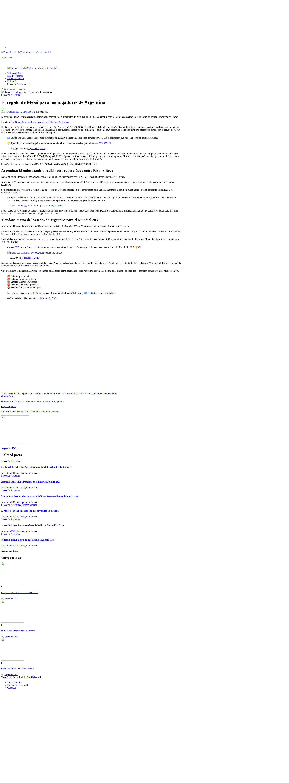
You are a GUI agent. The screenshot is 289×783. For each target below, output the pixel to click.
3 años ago (26, 111)
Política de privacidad (17, 685)
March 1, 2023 (38, 148)
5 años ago (22, 473)
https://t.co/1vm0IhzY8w (22, 252)
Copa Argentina (8, 406)
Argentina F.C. (13, 111)
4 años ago (22, 531)
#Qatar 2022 (81, 393)
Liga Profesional (15, 75)
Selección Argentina (16, 84)
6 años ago (22, 516)
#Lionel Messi (60, 393)
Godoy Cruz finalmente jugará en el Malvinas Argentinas (41, 122)
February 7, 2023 (31, 258)
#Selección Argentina (106, 393)
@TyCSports (76, 293)
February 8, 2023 (54, 205)
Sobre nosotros (14, 682)
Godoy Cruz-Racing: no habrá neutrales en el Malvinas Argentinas (32, 401)
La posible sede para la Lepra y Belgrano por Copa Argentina (30, 411)
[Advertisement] (144, 22)
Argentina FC (11, 598)
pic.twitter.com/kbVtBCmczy (48, 252)
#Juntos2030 (13, 247)
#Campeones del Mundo (30, 393)
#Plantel (71, 393)
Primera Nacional (15, 78)
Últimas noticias (14, 73)
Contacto (11, 687)
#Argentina (12, 393)
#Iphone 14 (47, 393)
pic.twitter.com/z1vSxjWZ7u (101, 293)
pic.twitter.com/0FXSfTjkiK (97, 143)
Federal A (12, 81)
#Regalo (92, 393)
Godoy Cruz (7, 396)
